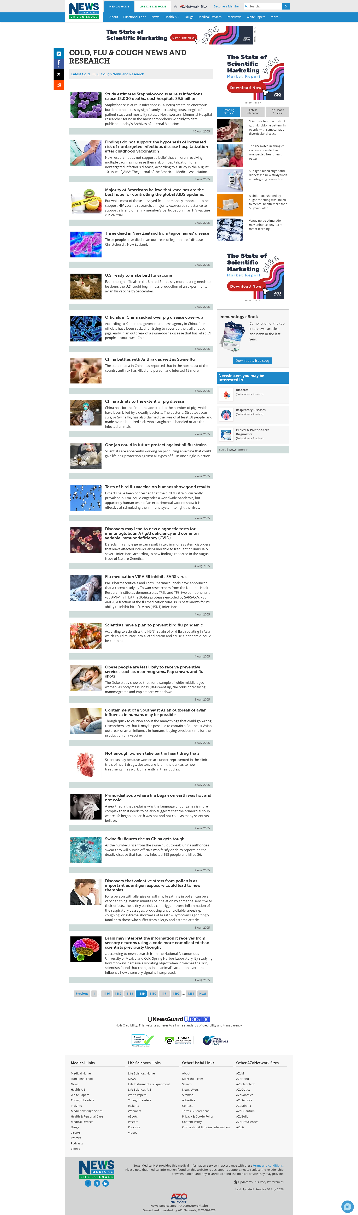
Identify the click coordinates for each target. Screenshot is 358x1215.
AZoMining (243, 1106)
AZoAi (240, 1127)
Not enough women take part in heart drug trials (152, 753)
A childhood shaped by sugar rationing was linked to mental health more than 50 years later (268, 202)
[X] (59, 74)
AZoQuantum (245, 1111)
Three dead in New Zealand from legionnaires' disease (157, 233)
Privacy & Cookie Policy (197, 1116)
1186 (106, 993)
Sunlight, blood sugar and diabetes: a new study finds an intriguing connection (268, 175)
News (75, 1084)
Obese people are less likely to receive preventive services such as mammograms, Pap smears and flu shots (154, 672)
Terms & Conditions (195, 1111)
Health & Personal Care (87, 1116)
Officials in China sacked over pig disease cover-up (154, 317)
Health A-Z (78, 1089)
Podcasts (77, 1143)
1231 (191, 993)
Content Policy (192, 1122)
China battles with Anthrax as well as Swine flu (150, 359)
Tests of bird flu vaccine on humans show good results (157, 486)
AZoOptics (243, 1089)
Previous (82, 993)
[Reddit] (59, 85)
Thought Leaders (82, 1100)
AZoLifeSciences (247, 1122)
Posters (76, 1138)
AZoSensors (244, 1100)
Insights (76, 1106)
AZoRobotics (244, 1095)
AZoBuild (242, 1116)
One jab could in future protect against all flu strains (156, 444)
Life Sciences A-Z (139, 1089)
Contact (187, 1106)
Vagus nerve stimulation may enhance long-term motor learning (266, 225)
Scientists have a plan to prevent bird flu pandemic (154, 625)
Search (187, 1084)
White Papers (80, 1095)
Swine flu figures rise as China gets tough (144, 838)
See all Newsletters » (233, 450)
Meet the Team (192, 1079)
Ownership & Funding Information (206, 1127)
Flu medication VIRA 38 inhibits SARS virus (145, 576)
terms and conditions (268, 1165)
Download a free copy (253, 360)
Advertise (188, 1100)
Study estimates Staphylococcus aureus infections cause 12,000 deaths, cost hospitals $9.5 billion (153, 96)
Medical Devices (82, 1122)
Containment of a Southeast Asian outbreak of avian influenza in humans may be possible (156, 712)
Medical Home (119, 6)
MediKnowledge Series (87, 1111)
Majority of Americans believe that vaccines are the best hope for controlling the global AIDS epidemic (154, 192)
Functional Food (82, 1079)
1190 (153, 993)
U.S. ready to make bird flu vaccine (138, 275)
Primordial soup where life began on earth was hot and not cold (158, 797)
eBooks (76, 1132)
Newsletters (190, 1089)
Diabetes (242, 390)
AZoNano (242, 1079)
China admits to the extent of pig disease (144, 401)
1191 (164, 993)
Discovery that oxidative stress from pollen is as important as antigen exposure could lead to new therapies (153, 885)
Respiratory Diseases (251, 410)
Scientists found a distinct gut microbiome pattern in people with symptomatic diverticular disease (267, 127)
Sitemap (188, 1095)
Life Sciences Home (153, 6)
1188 (129, 993)
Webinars (134, 1111)
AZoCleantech (245, 1084)
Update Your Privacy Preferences (260, 1182)
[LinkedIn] (59, 53)
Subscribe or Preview (249, 394)
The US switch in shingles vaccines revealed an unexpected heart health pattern (266, 152)
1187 (118, 993)
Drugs (75, 1127)
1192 (176, 993)
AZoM (240, 1073)
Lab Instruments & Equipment (149, 1084)
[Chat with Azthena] (347, 1207)
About (186, 1073)
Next (202, 993)
